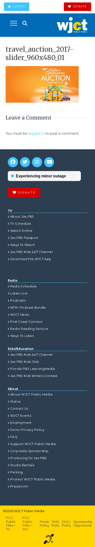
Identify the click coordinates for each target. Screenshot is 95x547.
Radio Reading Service (29, 329)
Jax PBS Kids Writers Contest (33, 376)
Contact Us (19, 408)
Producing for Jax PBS (28, 458)
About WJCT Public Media (31, 394)
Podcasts (18, 300)
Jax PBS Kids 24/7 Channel (31, 252)
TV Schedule (20, 223)
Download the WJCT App (30, 259)
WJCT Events (20, 415)
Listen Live (19, 293)
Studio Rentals (22, 465)
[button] (13, 23)
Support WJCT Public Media (33, 444)
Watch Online (21, 231)
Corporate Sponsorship (29, 451)
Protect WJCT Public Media (32, 479)
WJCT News (19, 314)
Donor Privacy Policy (27, 430)
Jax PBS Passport (24, 238)
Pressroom (19, 486)
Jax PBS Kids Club (24, 362)
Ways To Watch (22, 245)
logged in (36, 133)
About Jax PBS (22, 216)
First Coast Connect (26, 322)
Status (15, 401)
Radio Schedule (23, 286)
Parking (16, 472)
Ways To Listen (22, 336)
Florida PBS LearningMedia (32, 369)
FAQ (13, 437)
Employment (21, 423)
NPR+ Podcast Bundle (28, 307)
